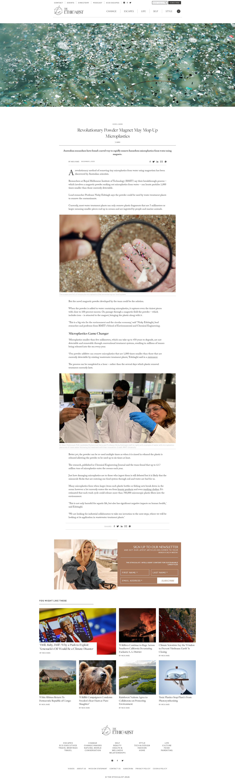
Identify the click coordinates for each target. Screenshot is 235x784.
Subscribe (175, 3)
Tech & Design (142, 745)
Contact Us (115, 768)
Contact (58, 2)
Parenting (167, 750)
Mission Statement (98, 768)
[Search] (165, 2)
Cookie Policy (160, 768)
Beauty (117, 745)
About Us (81, 768)
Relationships (117, 752)
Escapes (129, 11)
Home (114, 124)
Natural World (92, 748)
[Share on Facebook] (149, 162)
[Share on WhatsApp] (164, 162)
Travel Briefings (68, 748)
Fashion (142, 748)
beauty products (125, 490)
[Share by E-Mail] (160, 162)
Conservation (93, 750)
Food (167, 748)
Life (143, 11)
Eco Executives (68, 745)
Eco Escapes (112, 2)
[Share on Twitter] (153, 162)
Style (169, 11)
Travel (68, 750)
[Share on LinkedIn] (156, 162)
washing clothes (151, 490)
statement (152, 357)
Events (70, 2)
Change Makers (93, 745)
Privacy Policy (143, 768)
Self (155, 11)
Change (111, 11)
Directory (83, 2)
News (120, 124)
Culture (167, 745)
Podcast (97, 2)
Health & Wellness (117, 749)
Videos (71, 768)
